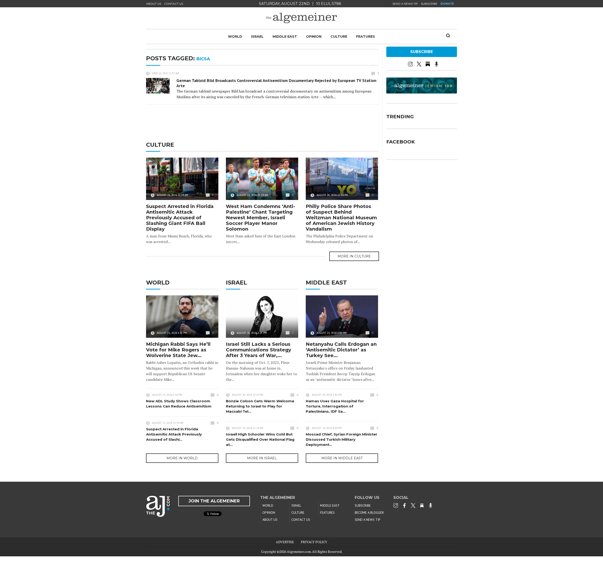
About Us (153, 3)
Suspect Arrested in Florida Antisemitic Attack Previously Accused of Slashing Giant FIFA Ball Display (180, 218)
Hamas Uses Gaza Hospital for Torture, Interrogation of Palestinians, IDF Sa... (335, 406)
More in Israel (262, 458)
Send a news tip (405, 3)
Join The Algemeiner (214, 501)
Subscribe (429, 3)
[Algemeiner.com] (301, 18)
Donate (447, 3)
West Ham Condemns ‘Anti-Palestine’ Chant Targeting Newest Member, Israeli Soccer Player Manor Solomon (260, 218)
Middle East (285, 36)
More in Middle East (342, 458)
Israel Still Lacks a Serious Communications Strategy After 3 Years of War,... (258, 349)
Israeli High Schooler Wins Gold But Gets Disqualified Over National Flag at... (260, 439)
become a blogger (369, 512)
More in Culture (354, 256)
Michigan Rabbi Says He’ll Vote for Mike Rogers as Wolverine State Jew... (178, 349)
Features (365, 36)
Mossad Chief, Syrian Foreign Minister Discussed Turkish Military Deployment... (341, 439)
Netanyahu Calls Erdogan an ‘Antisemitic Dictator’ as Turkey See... (341, 349)
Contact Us (173, 3)
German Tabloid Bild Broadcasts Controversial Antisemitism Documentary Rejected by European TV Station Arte (276, 83)
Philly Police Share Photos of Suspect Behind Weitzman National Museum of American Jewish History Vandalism (341, 218)
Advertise (285, 542)
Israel (257, 36)
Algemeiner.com (299, 551)
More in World (182, 458)
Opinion (314, 36)
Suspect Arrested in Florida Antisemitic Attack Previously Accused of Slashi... (174, 434)
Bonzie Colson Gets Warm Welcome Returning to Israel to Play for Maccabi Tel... (260, 406)
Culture (338, 36)
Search (448, 35)
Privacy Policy (314, 542)
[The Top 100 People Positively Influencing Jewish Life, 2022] (421, 92)
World (235, 36)
